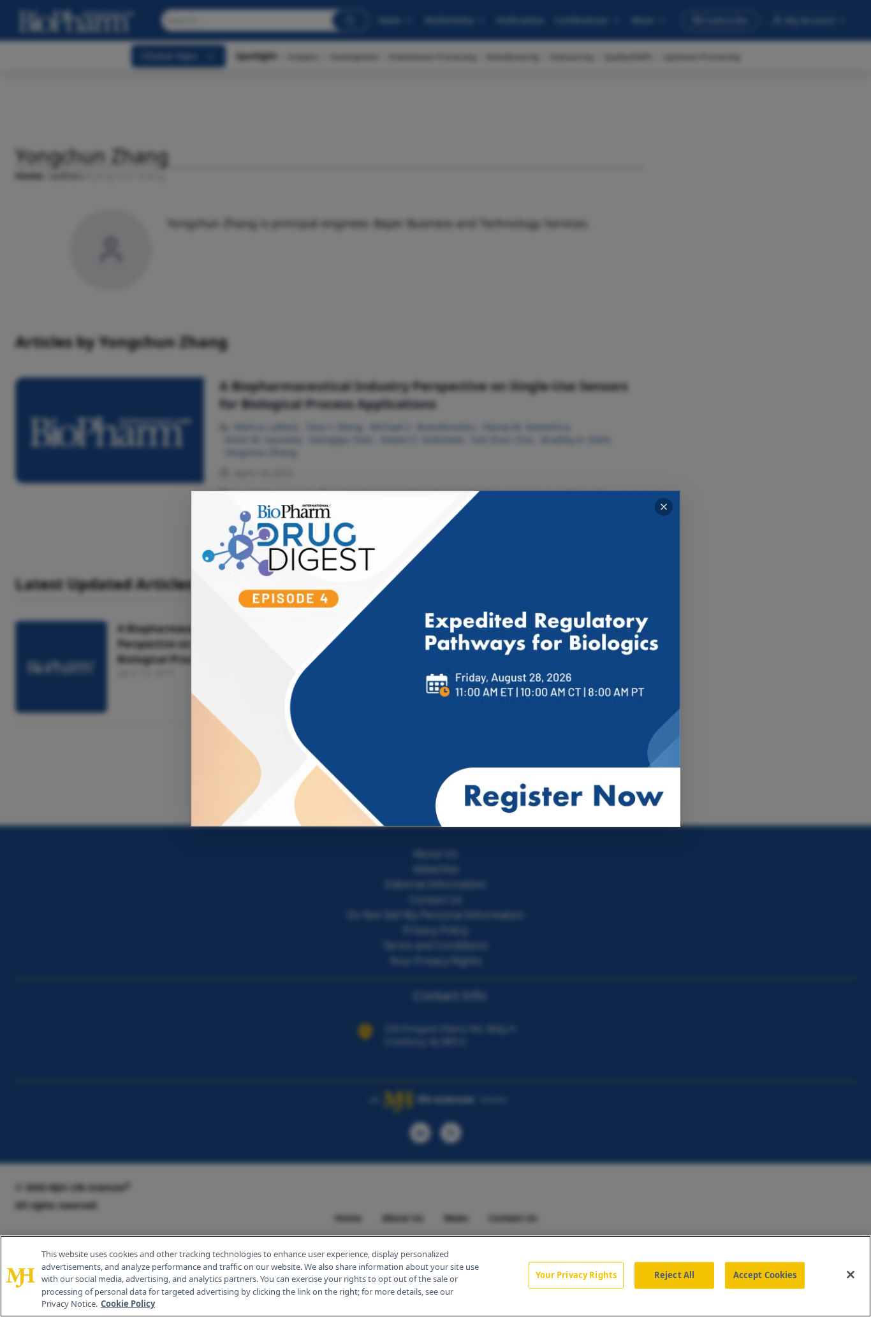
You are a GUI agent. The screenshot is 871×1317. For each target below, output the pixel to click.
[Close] (851, 1275)
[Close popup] (664, 507)
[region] (435, 1276)
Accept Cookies (765, 1275)
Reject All (674, 1275)
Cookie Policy (128, 1303)
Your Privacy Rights (576, 1275)
